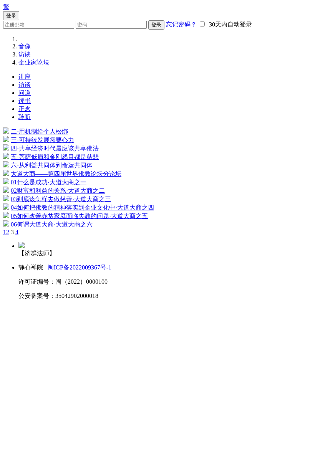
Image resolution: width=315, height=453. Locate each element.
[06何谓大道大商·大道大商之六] (6, 224)
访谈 (24, 54)
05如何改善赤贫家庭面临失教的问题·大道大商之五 (79, 216)
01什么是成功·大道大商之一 (48, 182)
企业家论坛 (33, 62)
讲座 (24, 76)
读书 (24, 101)
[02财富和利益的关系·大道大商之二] (6, 190)
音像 (24, 46)
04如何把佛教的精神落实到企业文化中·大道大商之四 (82, 207)
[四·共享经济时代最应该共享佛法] (6, 148)
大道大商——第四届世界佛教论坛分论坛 (66, 173)
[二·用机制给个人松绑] (6, 131)
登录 (156, 25)
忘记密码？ (181, 24)
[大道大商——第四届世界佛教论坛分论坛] (6, 173)
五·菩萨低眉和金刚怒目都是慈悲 (55, 157)
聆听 (24, 117)
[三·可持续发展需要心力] (6, 140)
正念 (24, 109)
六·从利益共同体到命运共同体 (52, 165)
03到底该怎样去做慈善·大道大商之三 (61, 199)
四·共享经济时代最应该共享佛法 (55, 148)
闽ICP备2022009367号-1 (79, 267)
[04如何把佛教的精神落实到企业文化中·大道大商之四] (6, 207)
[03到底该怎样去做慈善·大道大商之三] (6, 199)
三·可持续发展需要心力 (42, 140)
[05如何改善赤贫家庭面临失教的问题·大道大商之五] (6, 216)
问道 (24, 92)
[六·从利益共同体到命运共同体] (6, 165)
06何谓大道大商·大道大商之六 (52, 224)
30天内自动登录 (229, 24)
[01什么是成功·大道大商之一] (6, 182)
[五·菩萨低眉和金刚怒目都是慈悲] (6, 157)
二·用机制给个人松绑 (39, 131)
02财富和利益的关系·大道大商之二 (58, 190)
